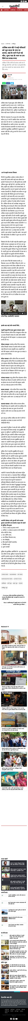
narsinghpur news (7, 578)
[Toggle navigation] (2, 6)
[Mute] (22, 313)
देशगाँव (11, 1011)
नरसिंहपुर (9, 76)
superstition (17, 578)
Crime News (5, 574)
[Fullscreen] (25, 313)
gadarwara (13, 574)
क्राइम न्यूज (15, 583)
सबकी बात (7, 1011)
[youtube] (26, 1)
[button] (14, 308)
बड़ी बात (23, 1009)
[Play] (3, 313)
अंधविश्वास (4, 583)
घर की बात (19, 10)
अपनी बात (6, 10)
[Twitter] (24, 1)
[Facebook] (21, 1)
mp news (20, 574)
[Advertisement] (14, 26)
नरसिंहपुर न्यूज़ (4, 587)
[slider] (13, 313)
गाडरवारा (20, 583)
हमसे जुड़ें (16, 1011)
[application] (14, 307)
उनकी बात (13, 10)
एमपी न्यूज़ (9, 583)
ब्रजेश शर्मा (9, 74)
